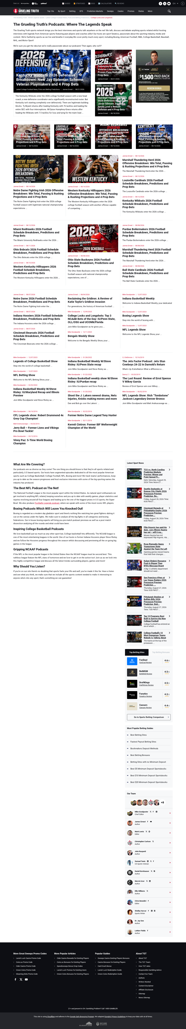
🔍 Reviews (119, 3)
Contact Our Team (146, 974)
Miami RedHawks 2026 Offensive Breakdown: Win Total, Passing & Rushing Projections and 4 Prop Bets (113, 138)
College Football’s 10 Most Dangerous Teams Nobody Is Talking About (155, 635)
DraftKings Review (146, 685)
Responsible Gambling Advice (150, 970)
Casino (121, 11)
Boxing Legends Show (135, 315)
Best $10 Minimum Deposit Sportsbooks (148, 775)
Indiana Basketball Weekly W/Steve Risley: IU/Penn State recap (89, 363)
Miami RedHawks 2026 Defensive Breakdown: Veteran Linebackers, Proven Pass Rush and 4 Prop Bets (111, 69)
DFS (81, 11)
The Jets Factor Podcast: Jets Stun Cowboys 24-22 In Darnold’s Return (143, 363)
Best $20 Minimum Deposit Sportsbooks (148, 782)
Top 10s (50, 11)
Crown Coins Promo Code (26, 970)
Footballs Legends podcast (47, 503)
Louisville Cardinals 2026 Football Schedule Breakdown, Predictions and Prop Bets (145, 183)
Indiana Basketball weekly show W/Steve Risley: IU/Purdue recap (93, 380)
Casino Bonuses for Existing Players (111, 962)
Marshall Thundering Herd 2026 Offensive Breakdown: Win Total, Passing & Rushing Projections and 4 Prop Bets (147, 163)
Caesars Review (145, 708)
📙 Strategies (79, 3)
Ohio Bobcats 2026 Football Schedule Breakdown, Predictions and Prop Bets (36, 251)
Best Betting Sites (138, 735)
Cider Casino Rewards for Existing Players (73, 958)
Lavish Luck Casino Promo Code (28, 958)
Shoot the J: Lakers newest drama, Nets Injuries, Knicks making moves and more (92, 397)
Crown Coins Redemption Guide (110, 974)
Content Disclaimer (146, 986)
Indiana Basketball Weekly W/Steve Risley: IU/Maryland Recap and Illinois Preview (36, 392)
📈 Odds (91, 3)
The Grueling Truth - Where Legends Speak (28, 18)
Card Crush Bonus (105, 966)
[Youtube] (169, 3)
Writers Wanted (145, 982)
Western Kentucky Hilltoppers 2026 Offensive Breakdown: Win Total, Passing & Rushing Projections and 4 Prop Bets (93, 194)
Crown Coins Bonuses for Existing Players (73, 974)
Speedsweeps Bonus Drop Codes (70, 966)
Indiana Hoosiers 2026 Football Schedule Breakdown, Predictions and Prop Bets (38, 317)
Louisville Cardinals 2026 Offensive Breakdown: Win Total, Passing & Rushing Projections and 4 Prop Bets (72, 138)
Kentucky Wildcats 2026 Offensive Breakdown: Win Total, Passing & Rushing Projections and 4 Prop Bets (154, 138)
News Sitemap (144, 998)
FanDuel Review (145, 663)
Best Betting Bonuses (140, 755)
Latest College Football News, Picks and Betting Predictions (67, 18)
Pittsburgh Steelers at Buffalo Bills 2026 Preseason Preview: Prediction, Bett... (154, 600)
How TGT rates (144, 966)
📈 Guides (66, 3)
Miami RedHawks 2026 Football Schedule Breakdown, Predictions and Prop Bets (36, 232)
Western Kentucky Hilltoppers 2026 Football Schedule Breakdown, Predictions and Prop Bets (34, 270)
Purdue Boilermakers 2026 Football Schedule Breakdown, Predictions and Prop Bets (145, 232)
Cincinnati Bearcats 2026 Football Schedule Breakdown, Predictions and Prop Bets (36, 336)
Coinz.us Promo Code (24, 962)
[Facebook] (160, 3)
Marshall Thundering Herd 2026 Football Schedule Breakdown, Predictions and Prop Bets (146, 253)
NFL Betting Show (24, 375)
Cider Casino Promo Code (26, 966)
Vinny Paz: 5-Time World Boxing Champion (32, 441)
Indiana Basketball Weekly (138, 298)
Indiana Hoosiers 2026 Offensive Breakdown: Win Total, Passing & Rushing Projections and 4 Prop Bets (31, 138)
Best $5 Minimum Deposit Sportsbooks (148, 769)
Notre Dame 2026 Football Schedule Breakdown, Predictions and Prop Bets (36, 300)
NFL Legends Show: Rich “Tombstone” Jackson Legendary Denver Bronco (145, 397)
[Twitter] (164, 3)
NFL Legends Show (134, 329)
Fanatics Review (145, 696)
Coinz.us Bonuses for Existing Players (71, 962)
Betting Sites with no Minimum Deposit (148, 762)
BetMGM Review (145, 674)
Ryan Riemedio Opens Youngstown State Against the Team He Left (155, 546)
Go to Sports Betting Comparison (149, 717)
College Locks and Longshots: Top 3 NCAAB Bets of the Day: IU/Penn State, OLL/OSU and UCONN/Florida (91, 319)
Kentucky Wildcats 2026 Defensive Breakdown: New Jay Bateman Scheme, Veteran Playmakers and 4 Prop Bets (50, 79)
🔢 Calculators (105, 3)
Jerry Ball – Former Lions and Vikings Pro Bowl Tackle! (36, 429)
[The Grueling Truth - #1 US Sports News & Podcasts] (29, 11)
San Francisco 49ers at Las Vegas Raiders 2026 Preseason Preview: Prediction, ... (155, 581)
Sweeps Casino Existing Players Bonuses (113, 958)
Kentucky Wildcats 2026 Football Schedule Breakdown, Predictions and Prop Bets (145, 204)
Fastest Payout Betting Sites (143, 742)
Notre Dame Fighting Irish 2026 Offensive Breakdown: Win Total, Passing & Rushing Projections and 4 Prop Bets (38, 193)
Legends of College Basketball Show (35, 361)
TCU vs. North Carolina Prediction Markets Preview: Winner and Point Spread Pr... (154, 473)
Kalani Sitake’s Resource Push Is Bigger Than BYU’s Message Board (155, 563)
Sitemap (142, 994)
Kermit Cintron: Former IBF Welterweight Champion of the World (92, 426)
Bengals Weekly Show (81, 336)
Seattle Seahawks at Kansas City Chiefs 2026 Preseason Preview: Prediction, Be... (155, 492)
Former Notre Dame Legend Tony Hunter (92, 415)
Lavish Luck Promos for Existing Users (71, 970)
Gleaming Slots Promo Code (27, 974)
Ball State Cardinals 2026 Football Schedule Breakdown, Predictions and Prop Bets (145, 273)
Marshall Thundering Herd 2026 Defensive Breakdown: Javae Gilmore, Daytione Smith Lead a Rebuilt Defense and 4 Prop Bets (113, 103)
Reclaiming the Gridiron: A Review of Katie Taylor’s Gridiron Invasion (90, 300)
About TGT (143, 958)
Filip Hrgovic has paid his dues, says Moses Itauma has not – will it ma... (155, 530)
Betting (72, 11)
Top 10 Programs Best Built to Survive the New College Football (155, 618)
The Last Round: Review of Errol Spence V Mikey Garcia (146, 380)
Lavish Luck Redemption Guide (110, 970)
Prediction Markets (95, 11)
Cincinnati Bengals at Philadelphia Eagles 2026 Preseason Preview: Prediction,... (155, 512)
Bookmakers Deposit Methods (144, 748)
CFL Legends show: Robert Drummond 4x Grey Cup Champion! (38, 417)
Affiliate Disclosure (146, 990)
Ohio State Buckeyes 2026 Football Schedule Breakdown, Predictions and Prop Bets (91, 263)
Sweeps (110, 11)
